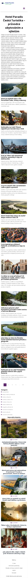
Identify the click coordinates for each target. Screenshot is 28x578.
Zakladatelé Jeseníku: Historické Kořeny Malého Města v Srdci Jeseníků (14, 443)
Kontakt (14, 573)
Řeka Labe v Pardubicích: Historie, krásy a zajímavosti (14, 526)
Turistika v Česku (6, 402)
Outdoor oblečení (7, 404)
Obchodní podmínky (14, 565)
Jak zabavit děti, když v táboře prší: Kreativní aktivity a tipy (14, 552)
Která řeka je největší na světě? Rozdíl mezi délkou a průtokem (14, 499)
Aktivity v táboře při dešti (8, 394)
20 (22, 384)
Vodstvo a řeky (6, 397)
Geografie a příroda (7, 407)
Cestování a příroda (7, 414)
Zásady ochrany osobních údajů (14, 568)
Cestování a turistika (7, 409)
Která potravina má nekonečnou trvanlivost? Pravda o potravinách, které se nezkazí (14, 471)
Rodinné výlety (6, 412)
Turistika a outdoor (7, 399)
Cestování (5, 392)
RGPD (14, 570)
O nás (14, 563)
